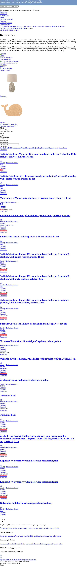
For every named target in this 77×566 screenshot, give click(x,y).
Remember (15, 30)
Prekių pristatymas (21, 536)
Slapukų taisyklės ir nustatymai (26, 559)
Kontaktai (3, 544)
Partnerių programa (46, 544)
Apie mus (9, 544)
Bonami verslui (57, 544)
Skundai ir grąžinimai (33, 536)
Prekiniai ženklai (20, 28)
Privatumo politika (11, 559)
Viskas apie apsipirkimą (7, 536)
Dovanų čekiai (27, 544)
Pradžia (2, 28)
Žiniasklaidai (36, 544)
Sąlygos (2, 559)
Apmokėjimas (44, 536)
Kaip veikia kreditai (55, 536)
